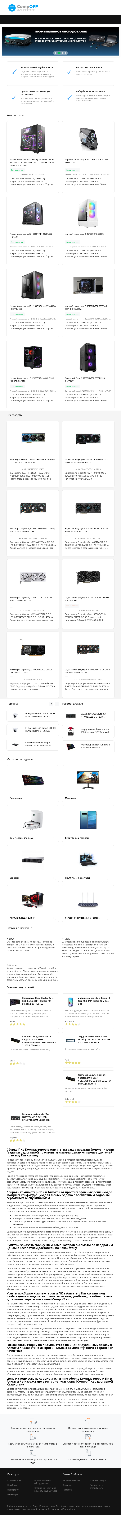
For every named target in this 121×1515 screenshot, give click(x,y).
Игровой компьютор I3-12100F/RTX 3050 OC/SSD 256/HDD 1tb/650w (32, 379)
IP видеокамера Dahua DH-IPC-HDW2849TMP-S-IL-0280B (40, 715)
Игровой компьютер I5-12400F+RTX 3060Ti (84, 234)
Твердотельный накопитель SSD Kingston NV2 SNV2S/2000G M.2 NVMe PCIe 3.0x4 (94, 1039)
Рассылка (67, 1489)
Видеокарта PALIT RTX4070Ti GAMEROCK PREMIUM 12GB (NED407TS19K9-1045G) (32, 461)
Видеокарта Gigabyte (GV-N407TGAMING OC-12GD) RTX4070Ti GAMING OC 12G (32, 530)
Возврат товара (98, 1480)
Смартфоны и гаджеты (77, 837)
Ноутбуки (12, 1485)
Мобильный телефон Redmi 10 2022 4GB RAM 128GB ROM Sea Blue (94, 1001)
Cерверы (14, 877)
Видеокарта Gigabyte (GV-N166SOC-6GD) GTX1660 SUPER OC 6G (87, 599)
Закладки (67, 1485)
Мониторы (70, 798)
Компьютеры (14, 1480)
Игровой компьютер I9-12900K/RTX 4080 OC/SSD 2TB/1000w (87, 161)
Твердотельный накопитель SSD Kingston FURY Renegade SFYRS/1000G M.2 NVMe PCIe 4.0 (97, 731)
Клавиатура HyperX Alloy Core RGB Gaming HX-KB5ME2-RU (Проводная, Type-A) (38, 1001)
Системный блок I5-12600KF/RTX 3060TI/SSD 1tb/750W (85, 379)
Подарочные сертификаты (96, 1486)
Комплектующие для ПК (22, 917)
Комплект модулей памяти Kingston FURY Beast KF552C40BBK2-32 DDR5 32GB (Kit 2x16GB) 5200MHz (39, 1041)
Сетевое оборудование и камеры (82, 917)
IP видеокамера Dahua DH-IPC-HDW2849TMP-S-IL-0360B (40, 729)
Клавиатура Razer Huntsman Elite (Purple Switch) (95, 746)
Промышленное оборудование (42, 1482)
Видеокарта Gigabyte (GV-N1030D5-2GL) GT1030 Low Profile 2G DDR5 (31, 671)
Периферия (16, 798)
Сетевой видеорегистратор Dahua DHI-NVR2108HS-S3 (39, 744)
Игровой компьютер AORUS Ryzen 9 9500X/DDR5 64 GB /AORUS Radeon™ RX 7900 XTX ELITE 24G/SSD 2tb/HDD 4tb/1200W (32, 162)
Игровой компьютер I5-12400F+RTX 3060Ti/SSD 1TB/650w (31, 235)
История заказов (71, 1480)
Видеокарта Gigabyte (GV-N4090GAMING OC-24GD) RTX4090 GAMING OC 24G (87, 671)
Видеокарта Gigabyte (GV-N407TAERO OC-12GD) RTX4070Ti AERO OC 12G (31, 599)
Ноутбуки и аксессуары (77, 877)
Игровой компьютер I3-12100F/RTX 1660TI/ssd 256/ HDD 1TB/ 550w (33, 307)
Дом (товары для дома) (22, 837)
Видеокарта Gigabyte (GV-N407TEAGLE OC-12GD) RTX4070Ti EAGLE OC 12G (86, 530)
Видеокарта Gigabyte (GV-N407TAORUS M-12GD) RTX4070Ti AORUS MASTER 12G (86, 461)
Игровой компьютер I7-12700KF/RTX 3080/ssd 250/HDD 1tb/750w (86, 307)
